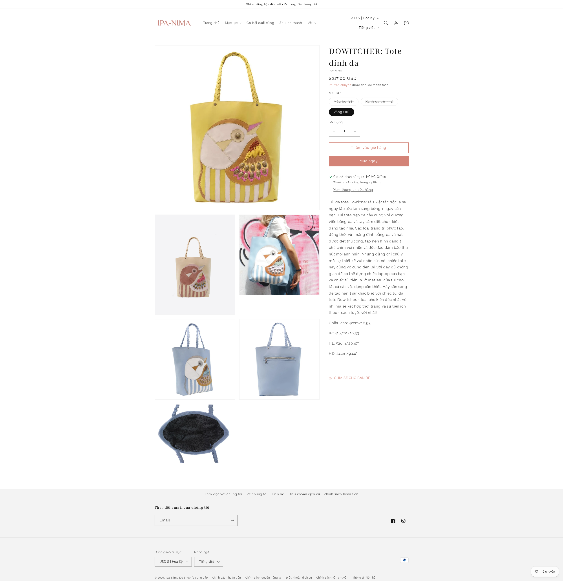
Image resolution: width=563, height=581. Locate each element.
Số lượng (336, 122)
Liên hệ (278, 494)
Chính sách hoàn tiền (226, 577)
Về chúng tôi (257, 494)
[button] (233, 23)
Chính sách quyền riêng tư (263, 577)
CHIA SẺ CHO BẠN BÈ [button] (352, 378)
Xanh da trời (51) (382, 102)
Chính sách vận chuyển (332, 577)
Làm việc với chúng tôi (223, 494)
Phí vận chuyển (340, 85)
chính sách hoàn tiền (341, 494)
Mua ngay (369, 161)
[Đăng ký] (232, 520)
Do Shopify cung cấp (193, 577)
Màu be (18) (346, 102)
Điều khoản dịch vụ (304, 494)
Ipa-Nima (172, 577)
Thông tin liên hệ (364, 577)
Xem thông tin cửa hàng (353, 189)
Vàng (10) (341, 112)
